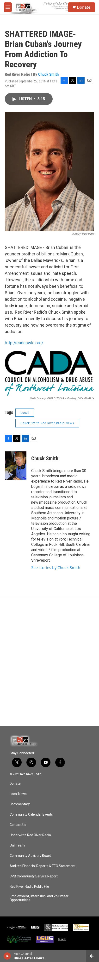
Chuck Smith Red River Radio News (47, 423)
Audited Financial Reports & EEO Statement (42, 866)
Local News (18, 794)
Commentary (20, 804)
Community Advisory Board (30, 856)
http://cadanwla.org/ (24, 342)
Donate (83, 7)
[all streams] (92, 956)
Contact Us (18, 825)
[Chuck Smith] (15, 465)
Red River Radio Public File (29, 886)
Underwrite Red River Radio (30, 835)
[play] (7, 956)
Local (24, 413)
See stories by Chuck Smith (55, 567)
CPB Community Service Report (34, 876)
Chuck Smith (48, 74)
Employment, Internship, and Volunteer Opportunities (39, 898)
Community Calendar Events (31, 814)
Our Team (17, 845)
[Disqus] (49, 661)
